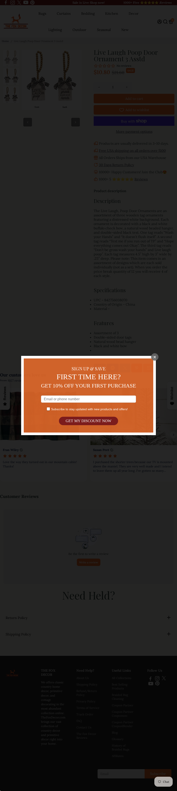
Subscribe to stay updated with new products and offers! (89, 409)
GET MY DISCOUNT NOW (88, 421)
